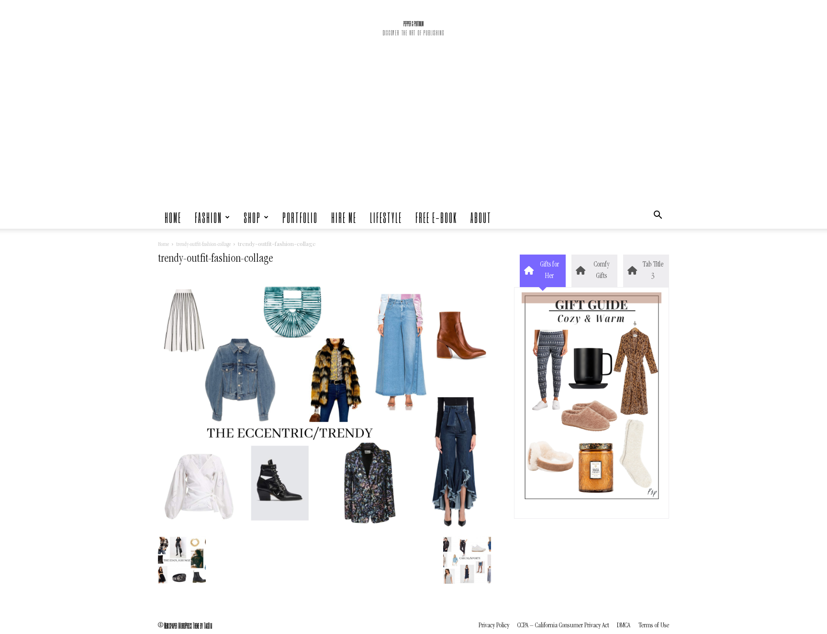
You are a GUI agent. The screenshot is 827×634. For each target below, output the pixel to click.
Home (173, 217)
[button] (657, 217)
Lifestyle (386, 217)
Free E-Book (436, 217)
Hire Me (344, 217)
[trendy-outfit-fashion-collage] (324, 526)
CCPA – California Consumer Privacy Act (563, 625)
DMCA (623, 625)
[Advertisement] (413, 134)
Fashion (208, 217)
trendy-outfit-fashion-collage (203, 245)
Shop (252, 217)
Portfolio (300, 217)
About (481, 217)
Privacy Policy (494, 625)
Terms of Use (653, 625)
